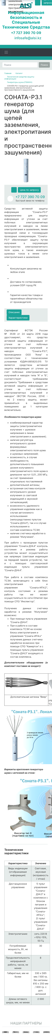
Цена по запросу (29, 189)
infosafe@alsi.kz (27, 38)
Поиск (44, 64)
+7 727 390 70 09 (30, 197)
